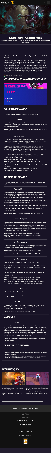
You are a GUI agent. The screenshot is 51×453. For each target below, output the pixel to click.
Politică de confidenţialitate (25, 420)
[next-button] (48, 401)
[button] (16, 46)
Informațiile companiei (25, 431)
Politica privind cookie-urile (25, 428)
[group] (25, 385)
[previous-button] (45, 401)
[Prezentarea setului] (12, 2)
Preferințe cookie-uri (25, 435)
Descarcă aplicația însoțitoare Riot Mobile (25, 408)
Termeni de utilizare (25, 424)
